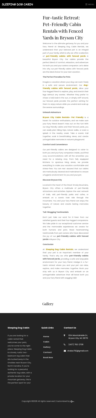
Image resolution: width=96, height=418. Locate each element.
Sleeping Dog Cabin (17, 4)
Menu (91, 4)
